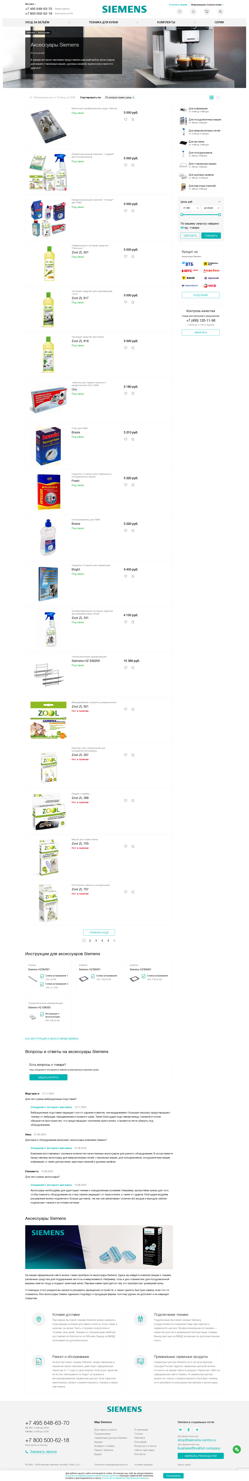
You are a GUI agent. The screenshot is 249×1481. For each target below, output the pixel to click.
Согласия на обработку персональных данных (125, 1478)
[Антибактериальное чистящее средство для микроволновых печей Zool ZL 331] (48, 628)
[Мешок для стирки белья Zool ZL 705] (48, 857)
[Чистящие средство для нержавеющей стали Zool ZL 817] (48, 308)
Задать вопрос (48, 1077)
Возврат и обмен (104, 1446)
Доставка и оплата (105, 1429)
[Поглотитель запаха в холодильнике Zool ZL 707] (48, 902)
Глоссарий (140, 1442)
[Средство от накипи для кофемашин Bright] (48, 583)
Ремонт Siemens (103, 1450)
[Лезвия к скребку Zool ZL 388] (48, 811)
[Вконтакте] (180, 1429)
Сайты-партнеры (144, 1450)
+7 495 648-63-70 (38, 9)
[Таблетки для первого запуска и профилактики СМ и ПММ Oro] (48, 400)
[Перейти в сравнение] (193, 11)
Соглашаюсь (173, 1475)
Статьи (138, 1433)
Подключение (102, 1433)
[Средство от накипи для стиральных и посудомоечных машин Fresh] (48, 491)
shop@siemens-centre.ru (197, 1440)
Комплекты (166, 22)
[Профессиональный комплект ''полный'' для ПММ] (48, 217)
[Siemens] (124, 9)
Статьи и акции (178, 4)
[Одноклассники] (188, 1429)
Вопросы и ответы (145, 1446)
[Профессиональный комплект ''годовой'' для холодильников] (48, 171)
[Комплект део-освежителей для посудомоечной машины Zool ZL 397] (48, 765)
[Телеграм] (196, 1429)
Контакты (140, 1454)
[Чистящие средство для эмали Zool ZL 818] (48, 354)
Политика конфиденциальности (110, 1464)
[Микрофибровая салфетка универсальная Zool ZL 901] (48, 720)
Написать (200, 332)
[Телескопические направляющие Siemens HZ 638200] (48, 674)
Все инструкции (51, 1038)
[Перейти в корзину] (206, 11)
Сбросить (190, 235)
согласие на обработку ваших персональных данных (91, 1476)
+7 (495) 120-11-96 (200, 320)
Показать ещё (99, 932)
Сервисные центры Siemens (110, 1438)
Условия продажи (143, 1464)
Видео (98, 1454)
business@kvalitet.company (199, 1448)
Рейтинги (139, 1438)
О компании (141, 1429)
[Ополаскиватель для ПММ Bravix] (48, 537)
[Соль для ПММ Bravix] (48, 446)
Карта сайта (184, 1464)
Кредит (98, 1442)
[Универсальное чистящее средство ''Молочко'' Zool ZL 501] (48, 263)
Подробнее (200, 295)
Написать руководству (201, 1456)
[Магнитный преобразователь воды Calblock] (48, 126)
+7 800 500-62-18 (38, 13)
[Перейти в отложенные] (179, 11)
